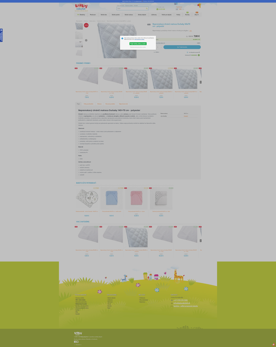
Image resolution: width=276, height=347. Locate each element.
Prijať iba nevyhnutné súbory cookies (138, 47)
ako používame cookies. (139, 39)
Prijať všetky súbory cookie (138, 44)
